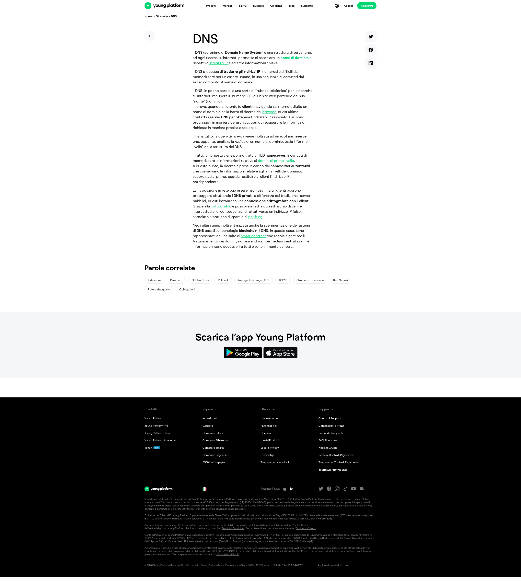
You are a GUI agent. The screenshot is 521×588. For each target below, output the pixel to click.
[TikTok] (345, 488)
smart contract (253, 236)
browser (269, 112)
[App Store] (285, 489)
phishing (255, 217)
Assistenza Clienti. (306, 528)
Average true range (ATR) (253, 280)
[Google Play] (291, 489)
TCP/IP (283, 280)
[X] (321, 488)
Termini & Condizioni (233, 528)
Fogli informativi (255, 525)
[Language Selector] (337, 5)
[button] (345, 565)
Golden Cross (200, 280)
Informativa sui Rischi (227, 554)
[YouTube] (353, 488)
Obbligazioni (187, 289)
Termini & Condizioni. (280, 525)
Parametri (176, 280)
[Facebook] (329, 488)
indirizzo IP (219, 63)
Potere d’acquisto (159, 289)
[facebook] (371, 50)
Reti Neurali (340, 280)
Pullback (223, 280)
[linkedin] (371, 64)
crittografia (220, 206)
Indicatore (154, 280)
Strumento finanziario (310, 280)
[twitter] (371, 37)
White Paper (270, 518)
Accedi (348, 5)
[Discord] (361, 488)
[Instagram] (337, 488)
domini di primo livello (276, 161)
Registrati (367, 5)
